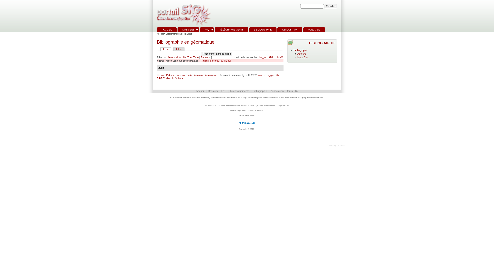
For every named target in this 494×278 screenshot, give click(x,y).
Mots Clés (303, 57)
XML (271, 57)
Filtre (179, 49)
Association (290, 29)
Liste (166, 49)
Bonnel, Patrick (165, 75)
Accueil (167, 29)
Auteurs (301, 53)
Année (204, 57)
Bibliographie (263, 29)
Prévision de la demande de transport (196, 75)
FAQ (207, 29)
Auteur (171, 57)
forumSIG (314, 29)
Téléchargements (232, 29)
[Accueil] (183, 25)
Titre (189, 57)
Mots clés (181, 57)
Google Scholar (175, 78)
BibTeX (279, 57)
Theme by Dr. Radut (336, 146)
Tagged (263, 57)
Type (196, 57)
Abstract (261, 75)
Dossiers (188, 29)
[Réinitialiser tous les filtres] (215, 60)
